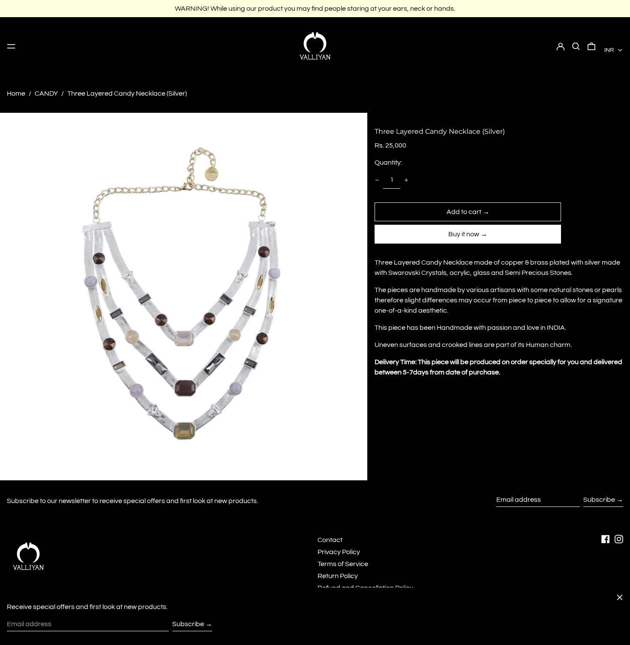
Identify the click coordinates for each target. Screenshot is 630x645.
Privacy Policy (339, 552)
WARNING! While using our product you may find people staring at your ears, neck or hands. (315, 8)
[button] (576, 45)
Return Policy (338, 576)
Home (16, 93)
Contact (330, 539)
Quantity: (388, 162)
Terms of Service (343, 564)
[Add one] (406, 180)
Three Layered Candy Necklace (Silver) (127, 93)
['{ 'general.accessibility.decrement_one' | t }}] (377, 180)
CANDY (46, 93)
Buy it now (463, 234)
